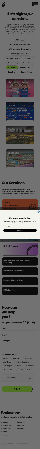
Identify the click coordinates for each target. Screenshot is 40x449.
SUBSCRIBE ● (20, 230)
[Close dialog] (38, 211)
